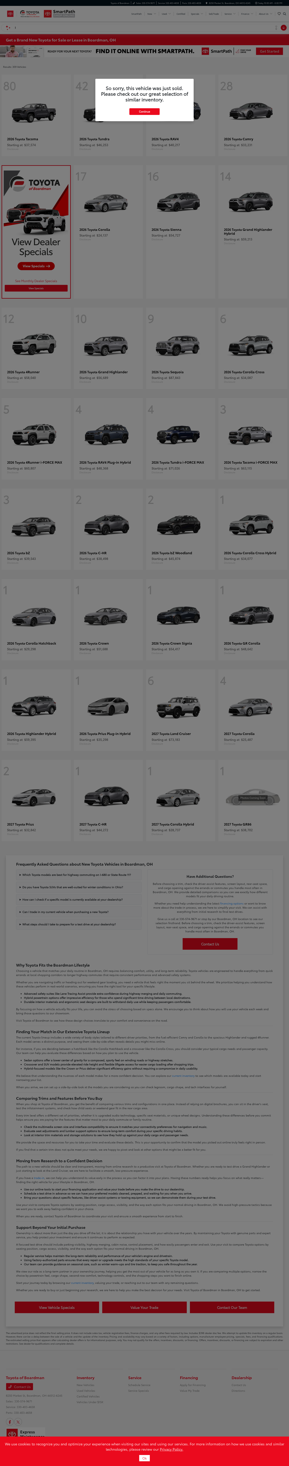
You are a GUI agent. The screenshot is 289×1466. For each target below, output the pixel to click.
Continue (144, 111)
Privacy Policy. (171, 1449)
